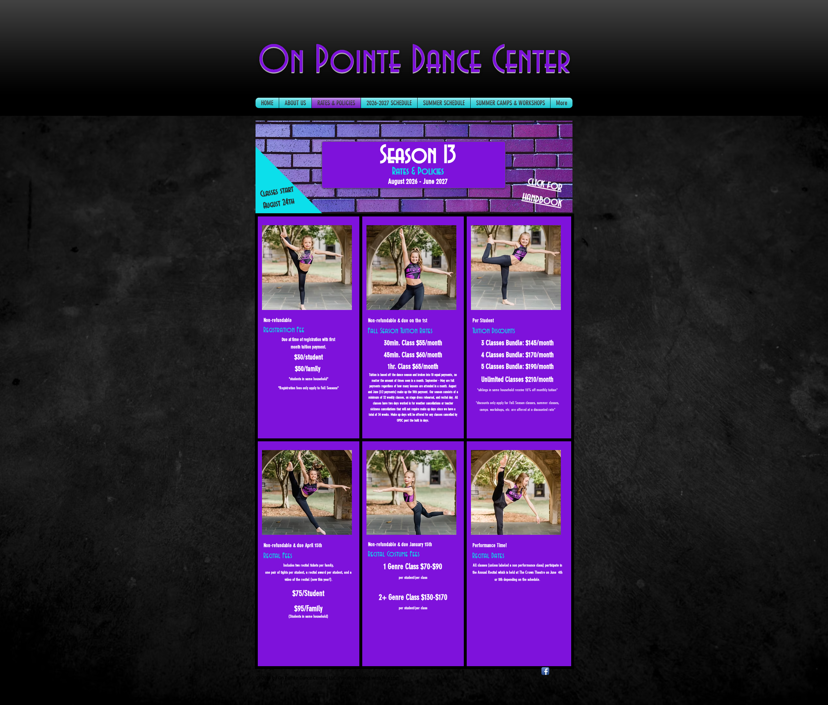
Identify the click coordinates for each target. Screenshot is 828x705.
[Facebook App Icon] (545, 671)
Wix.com (390, 678)
